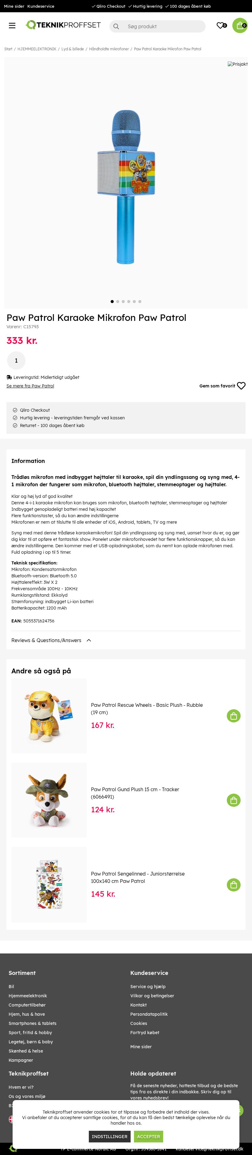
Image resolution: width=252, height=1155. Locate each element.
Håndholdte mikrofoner (109, 49)
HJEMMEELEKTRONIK (37, 49)
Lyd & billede (72, 49)
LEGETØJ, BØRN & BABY (31, 1042)
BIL (11, 986)
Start (8, 49)
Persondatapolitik (149, 1014)
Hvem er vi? (21, 1087)
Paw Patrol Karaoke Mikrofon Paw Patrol (167, 49)
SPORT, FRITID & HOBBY (30, 1032)
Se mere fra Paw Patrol (30, 386)
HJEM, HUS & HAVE (27, 1014)
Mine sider (14, 6)
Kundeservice (40, 6)
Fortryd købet (144, 1032)
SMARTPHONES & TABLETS (33, 1023)
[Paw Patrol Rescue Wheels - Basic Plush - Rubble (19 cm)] (53, 715)
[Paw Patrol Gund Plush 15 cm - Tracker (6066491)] (53, 800)
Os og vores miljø (27, 1096)
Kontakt (138, 1005)
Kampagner (21, 1060)
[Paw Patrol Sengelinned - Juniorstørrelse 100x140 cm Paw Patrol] (53, 884)
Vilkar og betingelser (152, 996)
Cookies (138, 1023)
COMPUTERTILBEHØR (27, 1005)
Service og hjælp (148, 986)
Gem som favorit (217, 386)
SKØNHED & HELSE (26, 1051)
